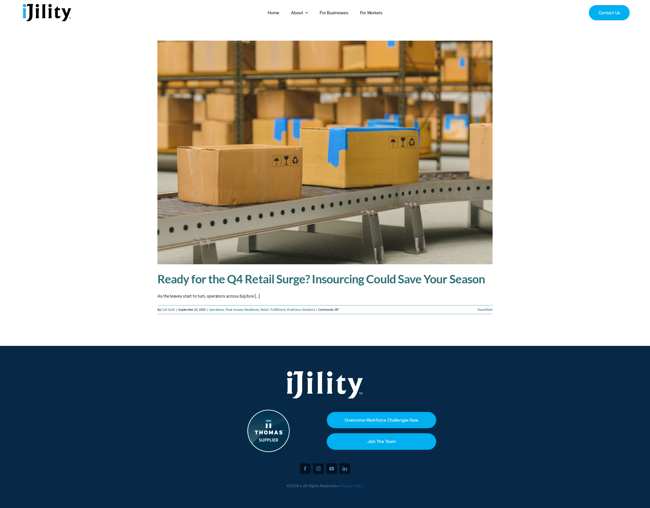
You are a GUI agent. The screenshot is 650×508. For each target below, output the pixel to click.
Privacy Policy (351, 485)
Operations (216, 310)
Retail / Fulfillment (273, 310)
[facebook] (305, 468)
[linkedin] (344, 468)
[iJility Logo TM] (46, 5)
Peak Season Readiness (242, 310)
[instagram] (318, 468)
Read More (485, 310)
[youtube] (331, 468)
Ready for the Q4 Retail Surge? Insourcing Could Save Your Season (321, 279)
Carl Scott (168, 310)
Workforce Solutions (301, 310)
